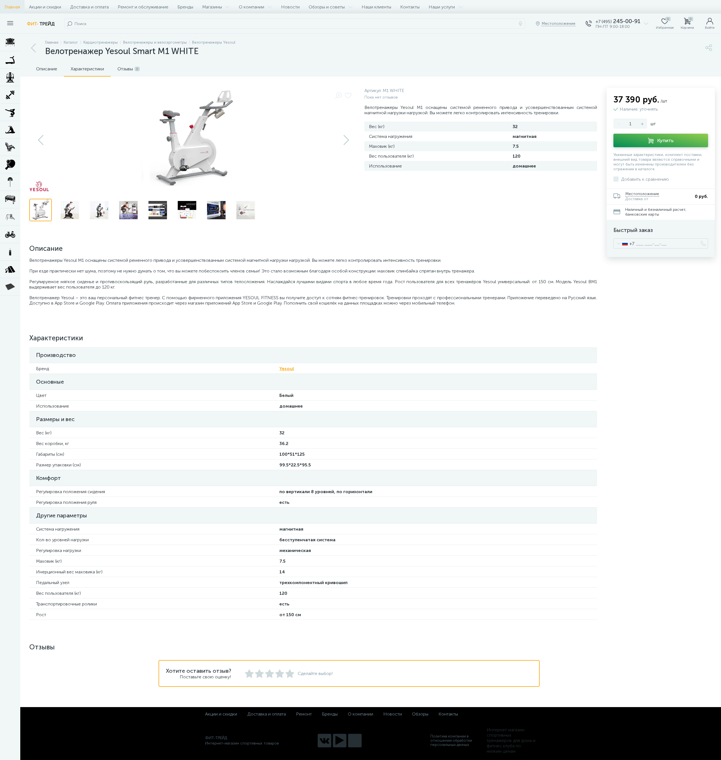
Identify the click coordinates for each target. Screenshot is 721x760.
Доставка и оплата (89, 7)
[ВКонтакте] (324, 740)
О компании (251, 7)
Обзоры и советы (327, 7)
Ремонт (304, 714)
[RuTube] (339, 740)
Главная (12, 7)
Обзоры (420, 714)
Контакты (410, 7)
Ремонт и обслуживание (143, 7)
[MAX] (355, 740)
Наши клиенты (376, 7)
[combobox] (624, 243)
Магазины (212, 7)
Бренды (185, 7)
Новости (290, 7)
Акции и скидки (45, 7)
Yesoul (286, 368)
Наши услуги (442, 7)
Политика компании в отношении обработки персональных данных (451, 740)
